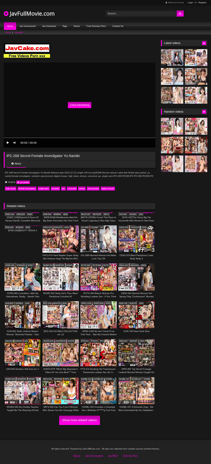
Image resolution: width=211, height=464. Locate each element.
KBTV (66, 379)
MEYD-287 (85, 214)
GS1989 (94, 227)
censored (19, 32)
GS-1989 (85, 227)
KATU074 (58, 227)
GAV (26, 341)
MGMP (69, 265)
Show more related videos (79, 420)
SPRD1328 (98, 303)
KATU (67, 227)
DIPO (142, 341)
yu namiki (24, 182)
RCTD (106, 265)
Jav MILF (113, 456)
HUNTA (71, 341)
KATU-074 (47, 227)
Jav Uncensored (28, 26)
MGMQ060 (21, 379)
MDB (65, 214)
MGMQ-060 (10, 379)
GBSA (143, 265)
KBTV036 (58, 379)
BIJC (65, 303)
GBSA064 (134, 265)
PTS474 (94, 341)
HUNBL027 (136, 379)
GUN (27, 303)
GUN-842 (9, 303)
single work (44, 188)
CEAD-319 (123, 227)
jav (63, 188)
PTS (101, 341)
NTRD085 (21, 265)
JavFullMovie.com (31, 13)
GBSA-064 (123, 265)
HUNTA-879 (48, 341)
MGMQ (32, 379)
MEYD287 (97, 214)
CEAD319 (135, 227)
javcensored (93, 188)
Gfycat (76, 456)
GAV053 (18, 341)
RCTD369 (97, 265)
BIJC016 (57, 303)
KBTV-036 (47, 379)
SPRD (108, 303)
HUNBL (109, 379)
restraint (55, 188)
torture (82, 188)
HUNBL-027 (124, 379)
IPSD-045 (9, 227)
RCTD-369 (85, 265)
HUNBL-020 (86, 379)
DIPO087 (133, 341)
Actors (77, 26)
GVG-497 (123, 214)
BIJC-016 (47, 303)
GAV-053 (9, 341)
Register (202, 2)
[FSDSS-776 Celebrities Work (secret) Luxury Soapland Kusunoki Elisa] (196, 76)
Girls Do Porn (130, 456)
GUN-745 (123, 303)
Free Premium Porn (96, 26)
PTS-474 (85, 341)
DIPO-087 (123, 341)
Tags (64, 26)
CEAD (144, 227)
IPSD (28, 227)
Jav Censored (49, 26)
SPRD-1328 (86, 303)
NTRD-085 (9, 265)
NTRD (30, 265)
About (17, 163)
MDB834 (57, 214)
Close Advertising (79, 105)
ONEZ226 (21, 214)
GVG (141, 214)
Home (10, 26)
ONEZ (29, 214)
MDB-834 (47, 214)
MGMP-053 (48, 265)
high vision (10, 188)
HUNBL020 (98, 379)
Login (190, 2)
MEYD (106, 214)
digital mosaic (108, 188)
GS (101, 227)
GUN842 (19, 303)
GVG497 (133, 214)
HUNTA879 (60, 341)
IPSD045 (19, 227)
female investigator (27, 188)
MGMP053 (59, 265)
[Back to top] (201, 455)
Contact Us (117, 26)
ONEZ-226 (9, 214)
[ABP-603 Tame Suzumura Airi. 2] (196, 126)
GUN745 (133, 303)
